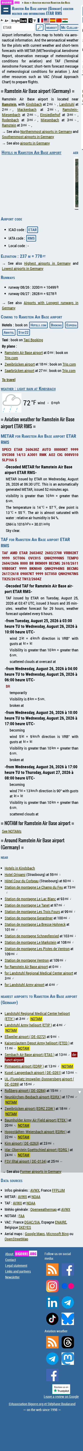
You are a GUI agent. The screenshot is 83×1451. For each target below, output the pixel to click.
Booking (56, 325)
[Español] (53, 21)
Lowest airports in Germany (22, 268)
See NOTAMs (11, 831)
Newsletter (12, 1277)
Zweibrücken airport (20, 364)
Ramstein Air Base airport (24, 352)
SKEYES (25, 1227)
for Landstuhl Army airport (24, 984)
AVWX (34, 1190)
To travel (8, 379)
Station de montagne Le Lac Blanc (30, 898)
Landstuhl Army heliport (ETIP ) (28, 1025)
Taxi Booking (33, 339)
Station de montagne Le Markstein (30, 942)
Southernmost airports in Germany (28, 136)
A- (2, 20)
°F (34, 20)
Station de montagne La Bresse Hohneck (35, 924)
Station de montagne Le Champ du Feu (34, 887)
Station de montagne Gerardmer (29, 918)
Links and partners (18, 1271)
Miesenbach (50, 120)
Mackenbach (26, 109)
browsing (6, 9)
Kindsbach (34, 104)
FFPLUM (58, 1190)
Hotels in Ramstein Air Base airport (31, 152)
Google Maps (35, 1233)
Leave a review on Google (61, 1396)
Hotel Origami (15, 874)
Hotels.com (38, 325)
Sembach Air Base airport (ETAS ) (29, 1054)
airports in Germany (35, 143)
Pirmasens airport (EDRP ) (24, 1066)
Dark (23, 20)
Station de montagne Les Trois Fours (32, 911)
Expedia (71, 325)
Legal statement (16, 1265)
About (20, 1254)
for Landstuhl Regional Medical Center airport (39, 973)
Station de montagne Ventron (27, 960)
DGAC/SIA (32, 1222)
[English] (47, 22)
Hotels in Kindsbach (20, 868)
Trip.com (11, 357)
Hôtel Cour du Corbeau (22, 880)
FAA (22, 1215)
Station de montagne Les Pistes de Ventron (37, 948)
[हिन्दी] (65, 21)
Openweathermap (43, 1209)
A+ (6, 20)
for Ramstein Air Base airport (26, 966)
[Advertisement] (41, 1129)
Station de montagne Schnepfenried (32, 936)
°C (30, 20)
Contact (10, 1259)
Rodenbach (10, 120)
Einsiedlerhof (50, 114)
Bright (15, 20)
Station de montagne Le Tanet (27, 905)
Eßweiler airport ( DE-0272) (25, 1036)
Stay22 (23, 332)
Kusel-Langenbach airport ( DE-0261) (33, 1072)
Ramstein (9, 104)
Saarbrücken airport (19, 370)
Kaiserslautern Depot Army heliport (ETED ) (37, 1043)
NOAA (35, 1196)
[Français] (41, 21)
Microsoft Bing (57, 1233)
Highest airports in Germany (47, 263)
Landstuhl (67, 104)
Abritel (9, 332)
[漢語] (59, 21)
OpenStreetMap (16, 1239)
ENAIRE (60, 1222)
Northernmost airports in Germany (46, 131)
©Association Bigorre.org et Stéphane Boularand (42, 1404)
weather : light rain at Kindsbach (28, 388)
